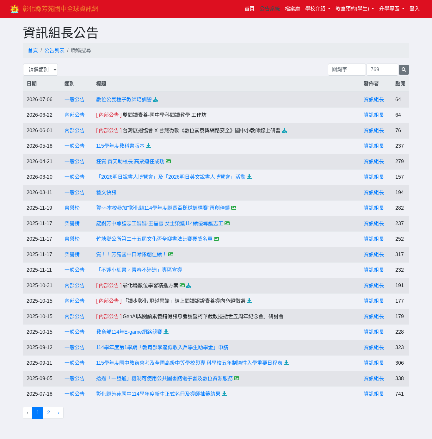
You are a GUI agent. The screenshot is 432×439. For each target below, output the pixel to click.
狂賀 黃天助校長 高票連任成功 (130, 161)
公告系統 (270, 8)
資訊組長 (374, 99)
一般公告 (75, 99)
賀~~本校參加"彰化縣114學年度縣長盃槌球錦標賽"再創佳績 (163, 208)
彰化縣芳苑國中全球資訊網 (60, 8)
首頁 (250, 8)
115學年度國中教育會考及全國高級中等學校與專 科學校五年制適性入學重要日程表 (189, 363)
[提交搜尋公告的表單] (404, 70)
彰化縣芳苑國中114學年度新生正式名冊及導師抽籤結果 (158, 394)
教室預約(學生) (353, 8)
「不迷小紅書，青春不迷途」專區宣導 (139, 270)
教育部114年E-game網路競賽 (129, 332)
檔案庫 (292, 8)
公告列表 (54, 50)
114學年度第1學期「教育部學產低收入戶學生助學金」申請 (162, 347)
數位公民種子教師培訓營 (124, 99)
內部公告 (75, 115)
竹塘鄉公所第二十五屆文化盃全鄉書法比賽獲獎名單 (154, 239)
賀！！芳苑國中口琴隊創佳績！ (131, 254)
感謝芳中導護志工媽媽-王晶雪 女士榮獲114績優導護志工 (159, 223)
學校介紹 (316, 8)
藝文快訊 (106, 192)
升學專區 (390, 8)
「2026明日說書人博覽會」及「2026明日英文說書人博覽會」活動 (170, 177)
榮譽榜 (72, 208)
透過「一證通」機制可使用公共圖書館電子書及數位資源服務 (164, 378)
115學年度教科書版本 (120, 146)
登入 (415, 8)
